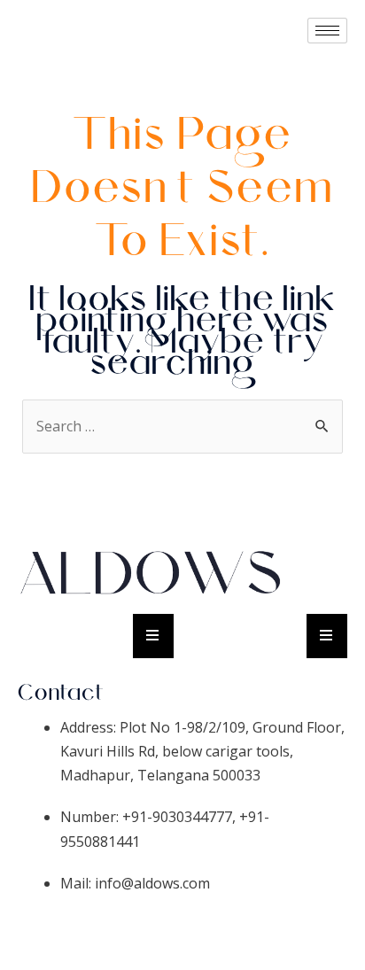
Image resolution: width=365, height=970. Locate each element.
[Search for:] (183, 426)
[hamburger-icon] (327, 30)
